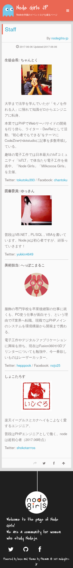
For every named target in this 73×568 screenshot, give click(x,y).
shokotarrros (26, 447)
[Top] (63, 463)
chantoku (60, 179)
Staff (10, 29)
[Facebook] (54, 463)
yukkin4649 (25, 254)
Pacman (45, 559)
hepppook (24, 365)
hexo (20, 559)
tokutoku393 (26, 179)
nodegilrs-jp (59, 38)
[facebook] (43, 549)
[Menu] (66, 10)
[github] (27, 549)
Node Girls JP (32, 8)
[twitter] (12, 549)
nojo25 (55, 365)
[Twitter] (44, 463)
